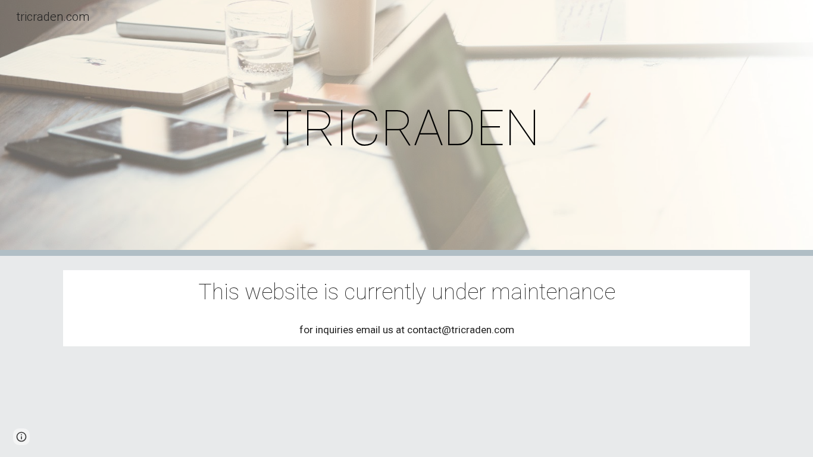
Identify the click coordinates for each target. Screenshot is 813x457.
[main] (406, 128)
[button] (21, 436)
